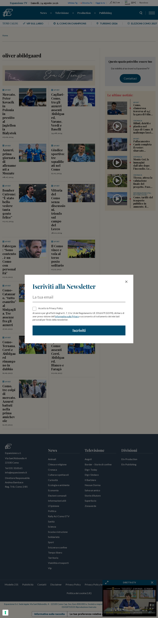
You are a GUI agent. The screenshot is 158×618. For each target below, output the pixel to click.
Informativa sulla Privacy (67, 316)
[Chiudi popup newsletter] (126, 282)
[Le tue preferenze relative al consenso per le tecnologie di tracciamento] (5, 613)
